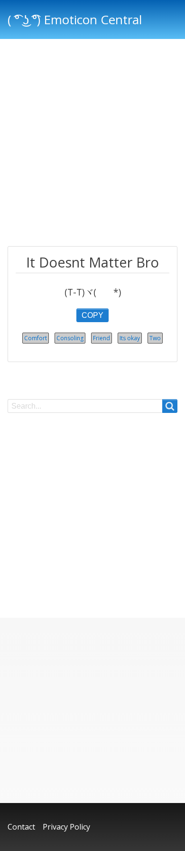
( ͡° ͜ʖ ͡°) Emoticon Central (75, 19)
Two (155, 338)
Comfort (35, 338)
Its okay (130, 338)
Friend (101, 338)
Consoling (69, 338)
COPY (92, 315)
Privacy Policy (66, 827)
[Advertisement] (92, 144)
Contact (21, 827)
